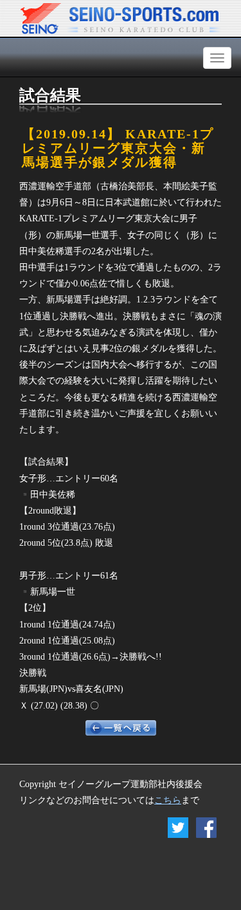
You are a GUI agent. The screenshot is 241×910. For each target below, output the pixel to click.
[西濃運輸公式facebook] (202, 830)
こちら (167, 800)
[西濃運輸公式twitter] (178, 830)
